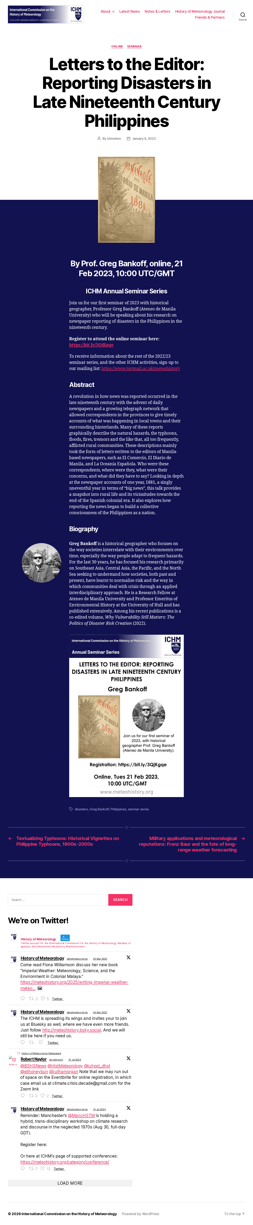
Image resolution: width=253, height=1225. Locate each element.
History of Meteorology (42, 958)
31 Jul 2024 (74, 1059)
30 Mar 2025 (100, 958)
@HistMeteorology (65, 1065)
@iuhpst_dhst (97, 1065)
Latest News (129, 11)
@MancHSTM (81, 1115)
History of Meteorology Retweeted (41, 1053)
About (105, 11)
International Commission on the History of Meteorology (69, 1214)
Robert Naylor (34, 1059)
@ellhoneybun (34, 1071)
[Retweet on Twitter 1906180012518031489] (32, 1042)
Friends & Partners (210, 17)
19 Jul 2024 (99, 1109)
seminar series (138, 809)
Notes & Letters (157, 11)
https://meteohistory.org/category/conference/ (64, 1162)
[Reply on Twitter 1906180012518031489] (23, 1042)
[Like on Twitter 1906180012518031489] (42, 1042)
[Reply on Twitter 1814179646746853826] (23, 1168)
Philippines (118, 809)
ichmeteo (114, 138)
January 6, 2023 (144, 138)
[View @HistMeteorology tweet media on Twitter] (40, 988)
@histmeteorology (77, 958)
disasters (81, 809)
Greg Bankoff (99, 809)
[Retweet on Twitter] (18, 1053)
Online (117, 46)
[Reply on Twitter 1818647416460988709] (23, 1096)
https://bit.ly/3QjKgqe (91, 345)
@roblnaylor (56, 1059)
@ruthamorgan (63, 1071)
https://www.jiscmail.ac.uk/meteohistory (141, 368)
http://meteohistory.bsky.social (71, 1030)
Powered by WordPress (141, 1214)
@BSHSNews (33, 1065)
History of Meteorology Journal (200, 11)
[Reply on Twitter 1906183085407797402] (23, 999)
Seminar (134, 46)
